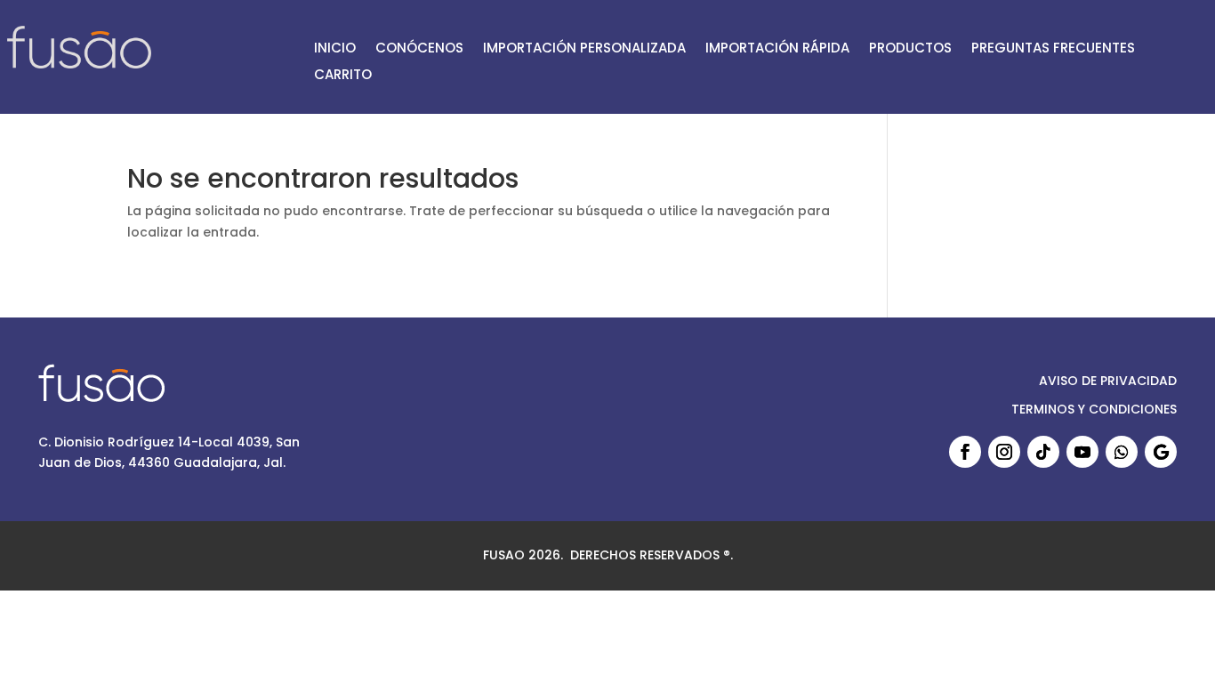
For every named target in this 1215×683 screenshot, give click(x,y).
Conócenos (419, 49)
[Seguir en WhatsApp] (1122, 452)
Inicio (335, 49)
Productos (910, 49)
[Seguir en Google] (1161, 452)
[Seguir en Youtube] (1082, 452)
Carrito (343, 76)
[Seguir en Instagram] (1004, 452)
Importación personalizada (584, 49)
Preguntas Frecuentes (1053, 49)
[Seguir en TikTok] (1043, 452)
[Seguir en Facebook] (965, 452)
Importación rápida (777, 49)
